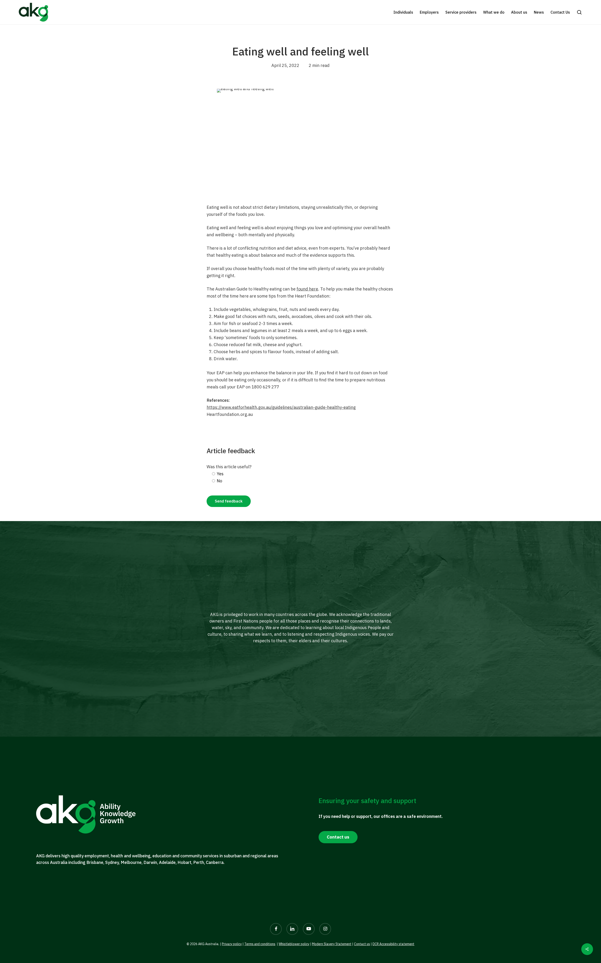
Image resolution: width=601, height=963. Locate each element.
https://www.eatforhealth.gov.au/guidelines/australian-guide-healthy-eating (281, 407)
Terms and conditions (259, 944)
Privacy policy (232, 944)
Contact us (362, 944)
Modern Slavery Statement (331, 944)
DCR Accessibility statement (393, 944)
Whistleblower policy (294, 944)
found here (307, 289)
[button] (579, 12)
